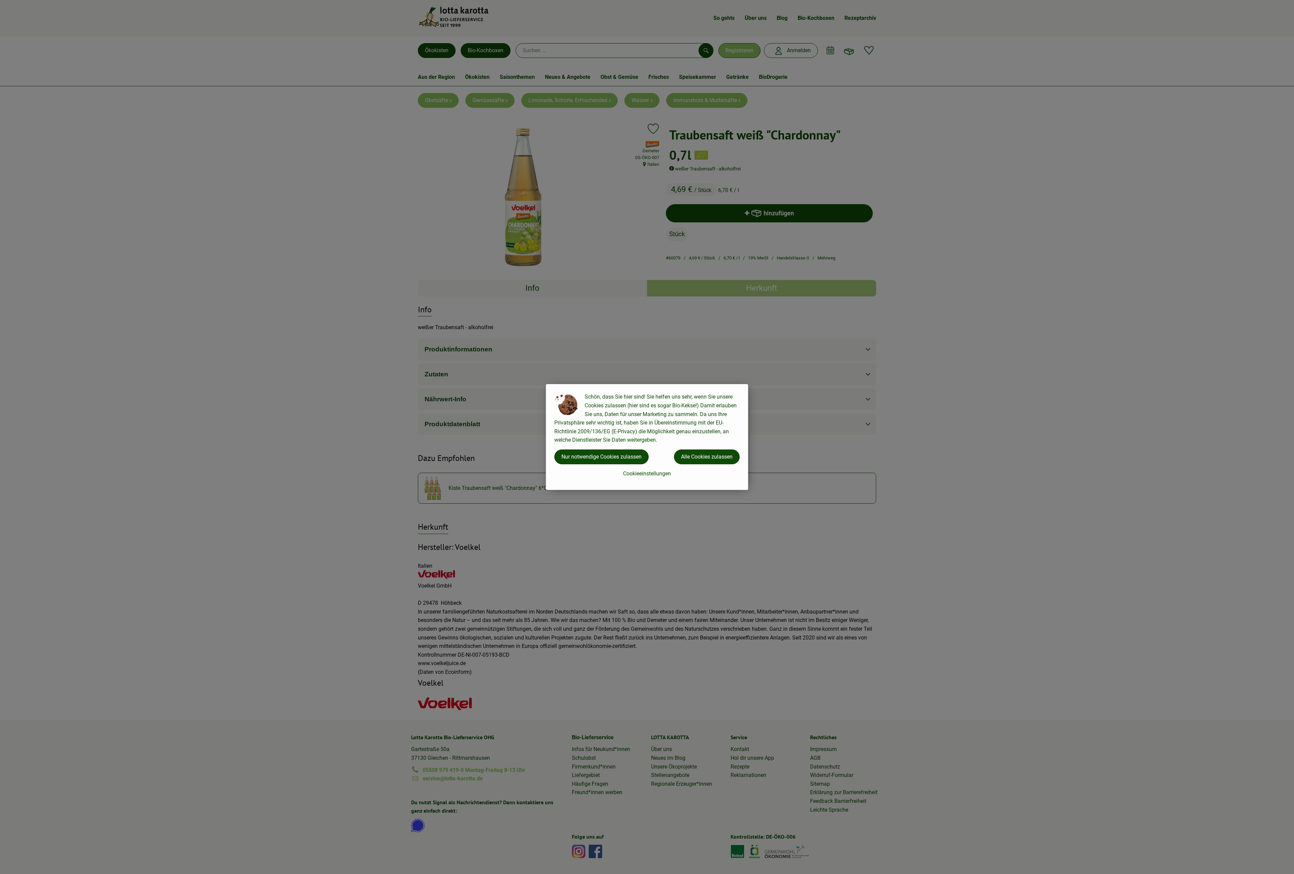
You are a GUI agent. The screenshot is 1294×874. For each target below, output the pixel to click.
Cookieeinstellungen (647, 473)
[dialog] (647, 437)
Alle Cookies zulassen (707, 457)
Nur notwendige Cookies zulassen (601, 457)
